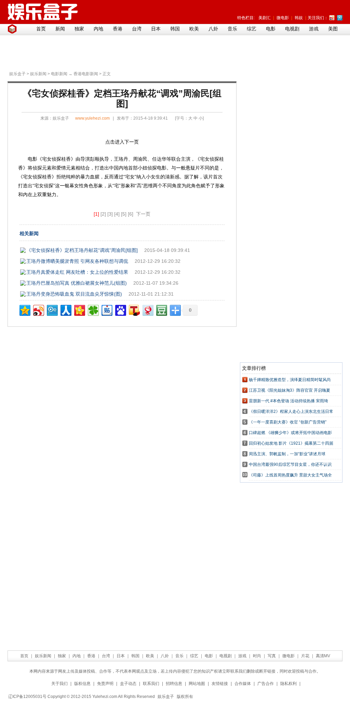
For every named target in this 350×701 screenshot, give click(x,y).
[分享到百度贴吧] (106, 309)
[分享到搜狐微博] (133, 309)
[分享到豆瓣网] (161, 309)
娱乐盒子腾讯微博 (339, 18)
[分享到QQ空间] (24, 309)
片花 (305, 655)
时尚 (257, 655)
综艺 (251, 28)
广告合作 (265, 683)
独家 (79, 28)
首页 (41, 28)
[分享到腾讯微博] (51, 309)
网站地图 (197, 683)
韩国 (175, 28)
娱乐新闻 (38, 73)
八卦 (213, 28)
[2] (103, 214)
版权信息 (82, 683)
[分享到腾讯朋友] (92, 309)
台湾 (137, 28)
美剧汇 (264, 17)
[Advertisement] (173, 51)
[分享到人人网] (65, 309)
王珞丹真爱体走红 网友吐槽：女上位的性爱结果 (77, 272)
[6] (130, 214)
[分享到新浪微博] (38, 309)
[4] (117, 214)
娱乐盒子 (17, 73)
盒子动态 (128, 683)
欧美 (194, 28)
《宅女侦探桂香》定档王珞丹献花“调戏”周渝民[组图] (82, 250)
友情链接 (220, 683)
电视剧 (292, 28)
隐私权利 (288, 683)
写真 (272, 655)
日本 (156, 28)
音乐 (232, 28)
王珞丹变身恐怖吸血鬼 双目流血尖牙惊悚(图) (74, 294)
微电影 (283, 17)
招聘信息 (174, 683)
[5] (123, 214)
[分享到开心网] (79, 309)
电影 (270, 28)
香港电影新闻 (85, 73)
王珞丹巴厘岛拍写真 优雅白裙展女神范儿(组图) (76, 283)
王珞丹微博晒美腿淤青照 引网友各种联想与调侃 (77, 261)
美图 (333, 28)
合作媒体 (242, 683)
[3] (110, 214)
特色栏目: (246, 17)
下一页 (143, 214)
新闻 (60, 28)
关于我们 (59, 683)
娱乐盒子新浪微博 (332, 18)
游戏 (314, 28)
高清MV (323, 655)
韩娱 (299, 17)
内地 (98, 28)
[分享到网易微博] (147, 309)
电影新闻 (59, 73)
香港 (117, 28)
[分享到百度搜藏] (120, 309)
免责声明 (105, 683)
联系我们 (151, 683)
